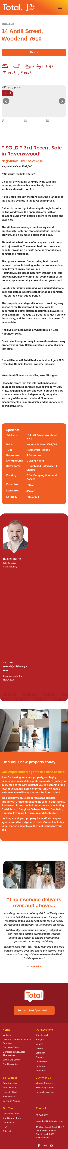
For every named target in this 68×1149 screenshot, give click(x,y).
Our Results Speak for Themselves (14, 1054)
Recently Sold (10, 1092)
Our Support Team (12, 1118)
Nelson (39, 1048)
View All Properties (45, 1083)
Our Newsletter (10, 1064)
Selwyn (39, 1044)
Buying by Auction (45, 1092)
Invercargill (41, 1061)
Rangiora (40, 1039)
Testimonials (9, 1096)
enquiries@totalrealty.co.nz (49, 1121)
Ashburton (41, 1070)
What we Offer (10, 1087)
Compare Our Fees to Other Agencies (17, 1041)
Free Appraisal (10, 1083)
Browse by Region (45, 1087)
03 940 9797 (42, 1115)
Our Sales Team (11, 1047)
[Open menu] (59, 7)
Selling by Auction (11, 1101)
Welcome (7, 1035)
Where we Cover (11, 1059)
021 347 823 (8, 663)
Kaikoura (40, 1066)
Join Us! (7, 1131)
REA (5, 1127)
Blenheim (40, 1052)
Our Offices (8, 1122)
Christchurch (42, 1035)
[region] (34, 108)
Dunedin (40, 1057)
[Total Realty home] (18, 7)
